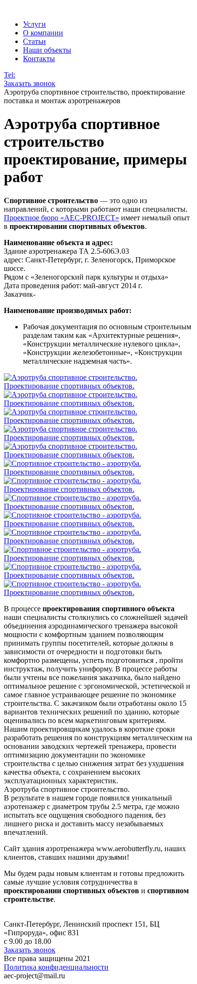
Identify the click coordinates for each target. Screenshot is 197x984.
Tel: (9, 75)
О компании (43, 33)
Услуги (34, 24)
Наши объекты (47, 50)
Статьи (34, 41)
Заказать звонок (29, 83)
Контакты (39, 58)
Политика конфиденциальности (56, 967)
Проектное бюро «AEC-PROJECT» (61, 218)
